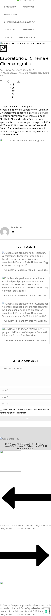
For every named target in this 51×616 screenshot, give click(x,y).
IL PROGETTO (10, 7)
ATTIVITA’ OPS (10, 14)
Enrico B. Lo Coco (39, 112)
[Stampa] (19, 81)
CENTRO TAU (9, 29)
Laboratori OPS (21, 73)
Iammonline (28, 29)
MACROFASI (28, 7)
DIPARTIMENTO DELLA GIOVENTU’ (19, 22)
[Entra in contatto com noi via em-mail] (13, 231)
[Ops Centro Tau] (25, 1)
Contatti (8, 37)
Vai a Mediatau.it (27, 37)
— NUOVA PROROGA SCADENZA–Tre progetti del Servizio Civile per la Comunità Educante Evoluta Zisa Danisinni (26, 340)
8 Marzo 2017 (27, 70)
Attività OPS (8, 73)
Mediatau (6, 70)
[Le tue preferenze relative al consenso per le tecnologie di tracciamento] (46, 611)
